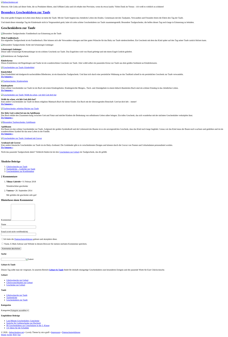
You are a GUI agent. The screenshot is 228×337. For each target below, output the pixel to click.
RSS (15, 335)
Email (3, 232)
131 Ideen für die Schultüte (17, 328)
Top (19, 335)
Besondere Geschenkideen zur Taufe (25, 12)
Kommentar (6, 220)
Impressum (55, 332)
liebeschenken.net (16, 332)
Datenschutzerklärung (23, 239)
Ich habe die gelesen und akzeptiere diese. (30, 239)
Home (3, 335)
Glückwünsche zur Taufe (16, 166)
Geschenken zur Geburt (69, 152)
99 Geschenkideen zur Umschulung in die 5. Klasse (27, 325)
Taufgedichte (11, 297)
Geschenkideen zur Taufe (17, 300)
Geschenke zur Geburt (15, 285)
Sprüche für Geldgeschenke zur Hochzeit (23, 323)
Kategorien (5, 310)
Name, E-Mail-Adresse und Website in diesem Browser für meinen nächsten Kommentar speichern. (45, 244)
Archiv (9, 335)
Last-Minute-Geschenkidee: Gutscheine (22, 321)
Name (3, 224)
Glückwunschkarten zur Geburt (19, 282)
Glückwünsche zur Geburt (17, 280)
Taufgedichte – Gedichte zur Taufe (20, 169)
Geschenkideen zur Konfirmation (20, 171)
